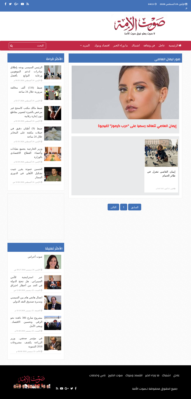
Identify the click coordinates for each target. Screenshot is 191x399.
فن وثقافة (149, 45)
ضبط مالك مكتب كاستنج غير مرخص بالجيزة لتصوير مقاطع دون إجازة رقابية (26, 112)
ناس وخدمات (97, 375)
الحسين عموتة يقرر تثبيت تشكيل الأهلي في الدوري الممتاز (26, 173)
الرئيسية (173, 45)
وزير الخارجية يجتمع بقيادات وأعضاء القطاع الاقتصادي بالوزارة (26, 152)
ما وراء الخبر (120, 45)
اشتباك (135, 45)
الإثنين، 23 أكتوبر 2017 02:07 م (165, 189)
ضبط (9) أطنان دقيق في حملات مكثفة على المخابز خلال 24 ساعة (26, 132)
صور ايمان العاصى (167, 59)
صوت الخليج (115, 375)
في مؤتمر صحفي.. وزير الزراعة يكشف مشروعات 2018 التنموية (26, 342)
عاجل (162, 45)
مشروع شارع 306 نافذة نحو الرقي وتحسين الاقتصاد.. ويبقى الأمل (26, 321)
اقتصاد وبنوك (101, 45)
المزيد (86, 45)
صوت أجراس (35, 256)
